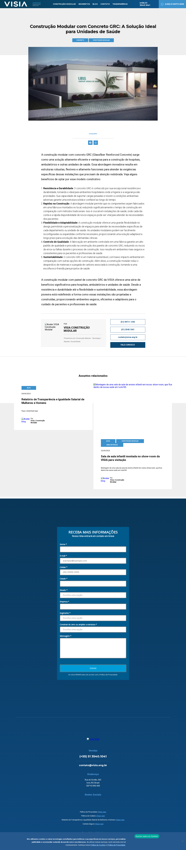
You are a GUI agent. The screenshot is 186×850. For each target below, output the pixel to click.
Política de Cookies (98, 845)
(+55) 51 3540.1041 (145, 4)
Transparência (120, 4)
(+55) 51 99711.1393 (174, 4)
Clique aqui (101, 812)
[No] (182, 841)
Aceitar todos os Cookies (147, 836)
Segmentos (84, 4)
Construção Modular (64, 4)
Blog (95, 4)
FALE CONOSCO (128, 345)
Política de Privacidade (116, 845)
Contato (105, 4)
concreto (80, 40)
